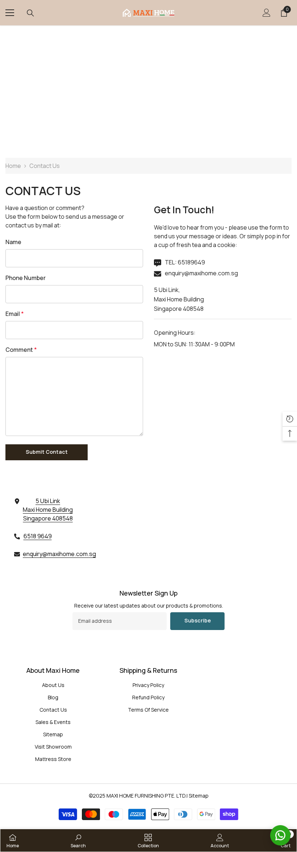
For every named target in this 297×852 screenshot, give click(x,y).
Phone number (25, 278)
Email (14, 314)
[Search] (30, 13)
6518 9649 (38, 536)
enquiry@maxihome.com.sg (201, 273)
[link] (78, 840)
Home (13, 166)
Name (13, 242)
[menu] (9, 12)
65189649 (191, 262)
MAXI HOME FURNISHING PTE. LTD (145, 795)
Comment (21, 350)
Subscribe (197, 620)
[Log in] (267, 13)
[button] (46, 452)
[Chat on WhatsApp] (280, 835)
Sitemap (199, 795)
